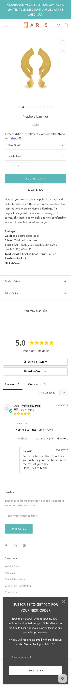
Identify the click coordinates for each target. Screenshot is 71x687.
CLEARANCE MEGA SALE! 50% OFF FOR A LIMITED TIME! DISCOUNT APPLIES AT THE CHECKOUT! (35, 10)
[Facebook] (6, 545)
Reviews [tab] (10, 384)
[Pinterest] (24, 545)
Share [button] (24, 438)
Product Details (12, 281)
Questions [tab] (34, 384)
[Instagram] (15, 545)
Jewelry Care (12, 566)
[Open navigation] (5, 25)
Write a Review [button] (37, 362)
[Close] (63, 601)
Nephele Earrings (26, 429)
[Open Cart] (65, 25)
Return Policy (11, 293)
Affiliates (10, 573)
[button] (59, 438)
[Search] (59, 25)
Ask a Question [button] (37, 371)
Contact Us (11, 592)
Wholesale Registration (18, 586)
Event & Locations (15, 579)
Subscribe (35, 670)
